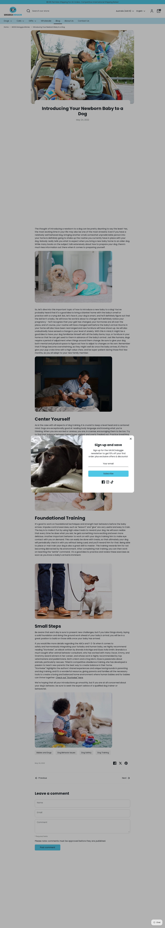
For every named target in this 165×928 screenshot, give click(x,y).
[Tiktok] (112, 482)
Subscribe (108, 473)
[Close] (131, 439)
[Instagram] (107, 482)
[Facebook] (103, 482)
